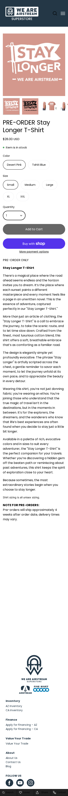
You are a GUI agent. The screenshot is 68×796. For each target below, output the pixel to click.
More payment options (34, 252)
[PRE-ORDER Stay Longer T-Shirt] (11, 106)
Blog (8, 766)
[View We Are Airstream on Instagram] (30, 783)
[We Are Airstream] (22, 13)
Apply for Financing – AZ (21, 725)
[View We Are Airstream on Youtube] (20, 783)
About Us (11, 758)
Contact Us (13, 762)
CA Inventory (14, 710)
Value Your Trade (17, 743)
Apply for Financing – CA (22, 729)
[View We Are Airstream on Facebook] (9, 783)
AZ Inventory (14, 706)
